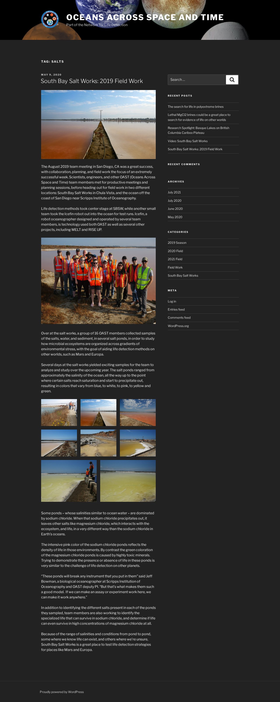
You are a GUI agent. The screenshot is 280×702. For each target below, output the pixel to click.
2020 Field (175, 251)
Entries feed (176, 309)
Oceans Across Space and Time (145, 17)
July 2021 (174, 192)
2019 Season (177, 242)
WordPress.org (178, 326)
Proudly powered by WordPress (62, 692)
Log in (172, 301)
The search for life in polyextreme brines (196, 106)
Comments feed (179, 317)
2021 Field (175, 259)
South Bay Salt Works (183, 275)
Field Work (175, 267)
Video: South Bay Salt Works (188, 141)
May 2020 (175, 217)
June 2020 (175, 208)
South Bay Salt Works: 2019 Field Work (92, 81)
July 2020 (175, 200)
